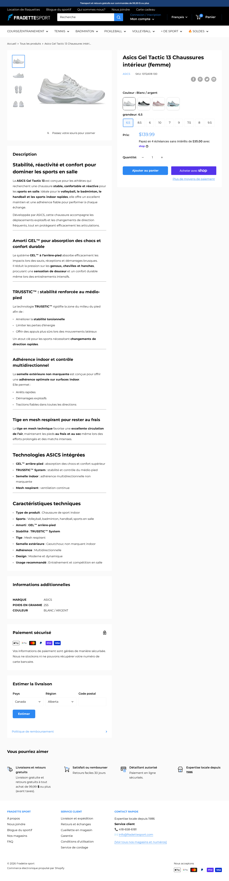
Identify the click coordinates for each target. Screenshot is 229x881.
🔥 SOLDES (196, 31)
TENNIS (59, 31)
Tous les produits (30, 43)
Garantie (67, 836)
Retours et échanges (76, 824)
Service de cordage (74, 847)
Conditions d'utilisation (77, 841)
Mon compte (140, 19)
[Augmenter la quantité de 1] (162, 157)
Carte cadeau (145, 9)
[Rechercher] (118, 17)
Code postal (87, 693)
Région (51, 693)
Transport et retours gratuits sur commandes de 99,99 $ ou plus (114, 3)
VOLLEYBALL (141, 31)
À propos (13, 818)
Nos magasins (17, 836)
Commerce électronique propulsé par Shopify (35, 868)
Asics (126, 73)
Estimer (24, 714)
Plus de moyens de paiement (194, 179)
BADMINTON (84, 31)
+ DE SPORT (169, 31)
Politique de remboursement (33, 731)
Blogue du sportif (58, 9)
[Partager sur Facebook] (193, 79)
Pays (16, 693)
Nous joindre (121, 9)
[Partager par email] (213, 79)
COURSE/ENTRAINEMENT (25, 31)
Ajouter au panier (145, 170)
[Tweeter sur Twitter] (206, 79)
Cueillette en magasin (76, 830)
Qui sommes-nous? (91, 9)
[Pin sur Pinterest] (200, 79)
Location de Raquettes (23, 9)
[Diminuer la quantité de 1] (143, 157)
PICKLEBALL (113, 31)
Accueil (11, 43)
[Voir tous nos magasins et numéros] (140, 842)
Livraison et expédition (77, 818)
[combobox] (85, 17)
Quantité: (130, 157)
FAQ (10, 841)
